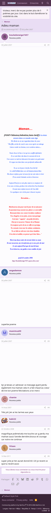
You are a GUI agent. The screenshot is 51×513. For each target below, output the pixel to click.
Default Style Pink (11, 496)
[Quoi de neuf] (42, 3)
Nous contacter (8, 500)
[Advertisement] (24, 67)
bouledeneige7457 (11, 29)
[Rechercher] (47, 3)
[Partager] (45, 45)
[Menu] (4, 3)
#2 (49, 280)
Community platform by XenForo (23, 505)
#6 (49, 456)
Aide (31, 500)
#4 (49, 407)
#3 (49, 341)
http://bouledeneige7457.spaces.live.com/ (25, 261)
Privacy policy (21, 500)
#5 (49, 429)
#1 (49, 45)
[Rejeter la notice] (47, 10)
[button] (49, 511)
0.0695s (39, 509)
